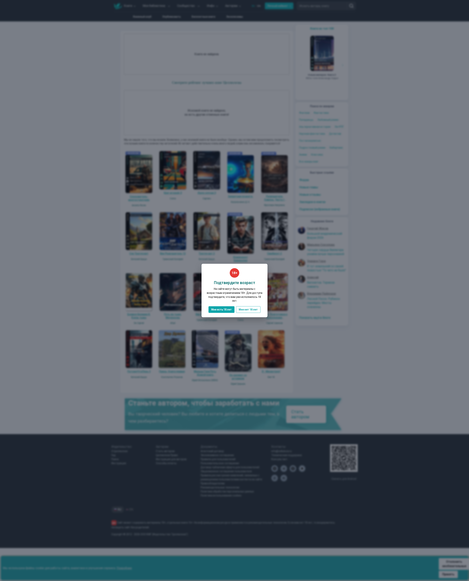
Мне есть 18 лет (221, 309)
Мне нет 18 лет (248, 309)
